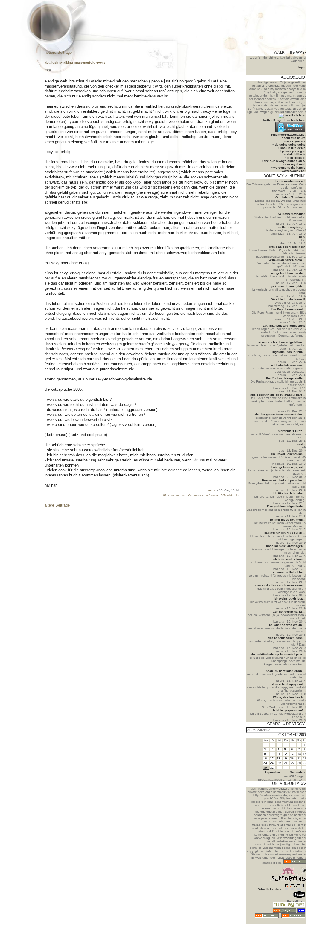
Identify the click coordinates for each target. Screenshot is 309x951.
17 (272, 758)
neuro (212, 490)
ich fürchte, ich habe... (289, 493)
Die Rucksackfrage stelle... (285, 378)
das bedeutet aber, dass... (286, 638)
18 (278, 758)
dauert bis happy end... (288, 684)
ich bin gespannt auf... (289, 710)
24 (272, 763)
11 (278, 754)
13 (292, 754)
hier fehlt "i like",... (291, 430)
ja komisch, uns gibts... (288, 286)
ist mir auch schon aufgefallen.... (281, 342)
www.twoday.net (293, 170)
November (297, 772)
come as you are (293, 141)
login (301, 67)
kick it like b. (296, 154)
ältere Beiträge (57, 505)
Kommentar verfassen (203, 495)
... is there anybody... (290, 227)
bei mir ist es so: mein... (287, 519)
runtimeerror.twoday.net (288, 134)
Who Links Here (269, 889)
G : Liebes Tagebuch (290, 197)
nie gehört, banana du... (288, 273)
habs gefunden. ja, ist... (288, 467)
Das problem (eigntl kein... (286, 506)
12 (285, 754)
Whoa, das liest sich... (289, 697)
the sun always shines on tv (284, 161)
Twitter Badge (272, 120)
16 (265, 758)
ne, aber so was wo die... (287, 624)
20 (292, 758)
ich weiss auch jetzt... (289, 598)
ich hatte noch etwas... (289, 559)
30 (265, 767)
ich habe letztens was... (288, 365)
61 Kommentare (174, 495)
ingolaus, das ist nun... (288, 352)
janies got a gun (293, 151)
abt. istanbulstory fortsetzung (284, 325)
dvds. (301, 444)
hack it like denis (292, 147)
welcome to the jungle (289, 167)
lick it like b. (296, 157)
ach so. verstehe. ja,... (289, 611)
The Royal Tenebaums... (287, 453)
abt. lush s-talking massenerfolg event (75, 62)
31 (272, 767)
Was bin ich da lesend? (288, 299)
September (272, 772)
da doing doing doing (290, 144)
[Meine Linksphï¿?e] (294, 922)
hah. (302, 236)
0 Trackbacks (230, 495)
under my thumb (293, 164)
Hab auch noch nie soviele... (284, 532)
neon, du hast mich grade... (285, 670)
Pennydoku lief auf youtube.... (283, 480)
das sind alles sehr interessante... (280, 585)
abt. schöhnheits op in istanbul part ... (277, 394)
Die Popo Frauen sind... (288, 309)
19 (285, 758)
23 (265, 763)
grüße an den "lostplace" (287, 246)
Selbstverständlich (291, 213)
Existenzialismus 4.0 (290, 181)
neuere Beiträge (58, 52)
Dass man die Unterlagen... (285, 546)
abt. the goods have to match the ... (279, 414)
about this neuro (293, 138)
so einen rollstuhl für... (289, 572)
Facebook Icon (294, 120)
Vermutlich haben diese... (286, 260)
